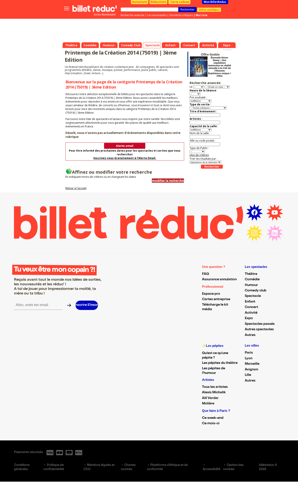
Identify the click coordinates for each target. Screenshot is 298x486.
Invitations (139, 2)
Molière (208, 404)
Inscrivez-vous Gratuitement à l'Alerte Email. (124, 158)
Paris (249, 353)
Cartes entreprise (216, 299)
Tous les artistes (215, 387)
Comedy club (255, 291)
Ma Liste (201, 15)
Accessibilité (211, 469)
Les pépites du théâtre (220, 363)
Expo (249, 318)
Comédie (252, 279)
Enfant (250, 302)
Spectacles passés (260, 324)
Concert (251, 307)
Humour (251, 285)
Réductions (158, 2)
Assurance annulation (219, 279)
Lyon (248, 358)
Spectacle (253, 296)
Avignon (251, 369)
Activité (251, 313)
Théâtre (251, 274)
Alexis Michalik (214, 392)
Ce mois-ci (210, 423)
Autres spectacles (259, 329)
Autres (250, 335)
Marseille (252, 364)
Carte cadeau (180, 2)
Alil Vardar (210, 398)
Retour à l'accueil (75, 188)
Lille (248, 375)
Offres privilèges (209, 9)
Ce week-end (212, 418)
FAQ (205, 274)
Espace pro (211, 294)
